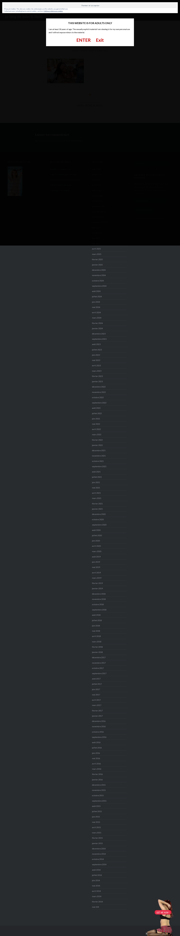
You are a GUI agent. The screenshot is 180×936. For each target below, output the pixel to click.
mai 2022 (96, 424)
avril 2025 (96, 249)
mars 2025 (96, 254)
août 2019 (96, 556)
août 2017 (96, 678)
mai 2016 (96, 758)
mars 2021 (96, 498)
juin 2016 (96, 753)
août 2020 (96, 530)
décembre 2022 (99, 386)
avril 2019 (96, 572)
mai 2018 (96, 631)
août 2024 (96, 291)
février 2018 (97, 647)
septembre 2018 (99, 609)
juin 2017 (96, 689)
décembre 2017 (99, 657)
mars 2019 (96, 578)
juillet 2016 (97, 747)
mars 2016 (96, 769)
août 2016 (96, 742)
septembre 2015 (99, 801)
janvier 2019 (97, 588)
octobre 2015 (98, 795)
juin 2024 (96, 302)
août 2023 (96, 344)
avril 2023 (96, 365)
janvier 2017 (97, 716)
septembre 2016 (99, 737)
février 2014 (97, 901)
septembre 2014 (99, 864)
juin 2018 (96, 625)
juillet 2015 (97, 811)
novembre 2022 (99, 392)
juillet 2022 (97, 413)
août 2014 (96, 870)
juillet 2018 (97, 620)
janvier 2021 (97, 509)
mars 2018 (96, 641)
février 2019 (97, 583)
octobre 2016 (98, 732)
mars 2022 (96, 434)
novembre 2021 (99, 455)
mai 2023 (96, 360)
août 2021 (96, 471)
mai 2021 (96, 487)
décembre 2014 (99, 848)
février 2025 (97, 259)
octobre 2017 (98, 668)
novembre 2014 (99, 854)
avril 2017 (96, 700)
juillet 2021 (97, 477)
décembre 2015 (99, 785)
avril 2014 (96, 891)
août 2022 (96, 408)
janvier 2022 (97, 445)
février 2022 (97, 440)
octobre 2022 (98, 397)
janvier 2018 (97, 652)
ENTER (83, 40)
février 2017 (97, 710)
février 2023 (97, 376)
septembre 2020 (99, 524)
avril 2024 (96, 312)
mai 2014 (96, 885)
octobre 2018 (98, 604)
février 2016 (97, 774)
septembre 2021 (99, 466)
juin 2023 (96, 355)
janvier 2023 (97, 381)
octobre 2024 (98, 280)
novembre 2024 (99, 275)
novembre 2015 (99, 790)
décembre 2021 (99, 450)
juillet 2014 (97, 875)
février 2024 (97, 323)
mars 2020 (96, 551)
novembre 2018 (99, 599)
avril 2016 (96, 763)
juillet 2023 (97, 349)
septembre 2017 (99, 673)
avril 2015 (96, 827)
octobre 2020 (98, 519)
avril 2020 (96, 546)
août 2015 (96, 806)
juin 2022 (96, 418)
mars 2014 (96, 896)
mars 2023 (96, 371)
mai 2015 (96, 822)
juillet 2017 (97, 684)
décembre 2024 (99, 270)
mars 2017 (96, 705)
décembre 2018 (99, 594)
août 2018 (96, 615)
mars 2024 (96, 318)
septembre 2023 (99, 339)
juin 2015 (96, 816)
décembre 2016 (99, 721)
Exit (100, 40)
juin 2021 (96, 482)
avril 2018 (96, 636)
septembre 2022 (99, 402)
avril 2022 (96, 429)
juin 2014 (96, 880)
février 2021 (97, 503)
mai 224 (95, 907)
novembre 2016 (99, 726)
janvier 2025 (97, 264)
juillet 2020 (97, 535)
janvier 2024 (97, 328)
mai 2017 (96, 694)
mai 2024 (96, 307)
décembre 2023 (99, 333)
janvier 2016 (97, 779)
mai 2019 (96, 567)
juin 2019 (96, 562)
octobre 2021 (98, 461)
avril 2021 (96, 493)
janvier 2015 (97, 843)
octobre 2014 (98, 859)
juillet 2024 (97, 296)
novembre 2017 (99, 663)
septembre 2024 (99, 286)
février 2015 (97, 838)
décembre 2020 (99, 514)
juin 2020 (96, 540)
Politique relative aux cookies (53, 11)
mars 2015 (96, 832)
